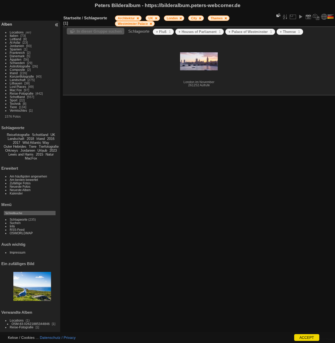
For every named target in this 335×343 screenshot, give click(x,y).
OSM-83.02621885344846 (31, 323)
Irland (14, 73)
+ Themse (290, 32)
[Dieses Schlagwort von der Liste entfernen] (138, 18)
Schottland (17, 97)
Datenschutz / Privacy (58, 337)
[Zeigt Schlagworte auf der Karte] (324, 16)
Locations (17, 32)
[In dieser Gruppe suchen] (278, 15)
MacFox (31, 158)
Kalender (16, 193)
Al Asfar (15, 42)
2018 (30, 139)
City (194, 18)
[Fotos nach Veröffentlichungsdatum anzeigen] (308, 16)
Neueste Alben (20, 190)
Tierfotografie (49, 146)
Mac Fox (16, 90)
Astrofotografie (20, 66)
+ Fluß (163, 32)
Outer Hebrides (15, 146)
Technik (15, 103)
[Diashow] (300, 16)
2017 (16, 143)
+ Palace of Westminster (250, 32)
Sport (13, 100)
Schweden (17, 63)
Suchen (15, 223)
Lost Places (18, 86)
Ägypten (15, 59)
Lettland (15, 39)
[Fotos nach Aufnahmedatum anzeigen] (316, 16)
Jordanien (17, 46)
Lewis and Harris (21, 154)
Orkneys (11, 150)
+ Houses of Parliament (199, 32)
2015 (39, 154)
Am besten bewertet (24, 179)
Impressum (17, 252)
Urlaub (42, 150)
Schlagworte (18, 219)
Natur (50, 154)
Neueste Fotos (20, 186)
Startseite (72, 18)
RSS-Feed (17, 229)
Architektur (127, 18)
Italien (14, 35)
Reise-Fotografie (22, 93)
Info (12, 226)
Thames (217, 18)
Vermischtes (18, 110)
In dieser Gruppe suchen (99, 31)
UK (53, 135)
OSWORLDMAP (21, 233)
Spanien (16, 49)
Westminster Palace (133, 24)
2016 (50, 139)
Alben (6, 24)
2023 (53, 150)
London (172, 18)
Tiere (13, 107)
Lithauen (16, 83)
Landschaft (17, 80)
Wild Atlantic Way (36, 143)
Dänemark (17, 56)
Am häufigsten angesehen (28, 176)
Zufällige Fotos (20, 183)
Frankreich (17, 52)
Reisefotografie (18, 135)
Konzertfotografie (22, 76)
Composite (17, 69)
